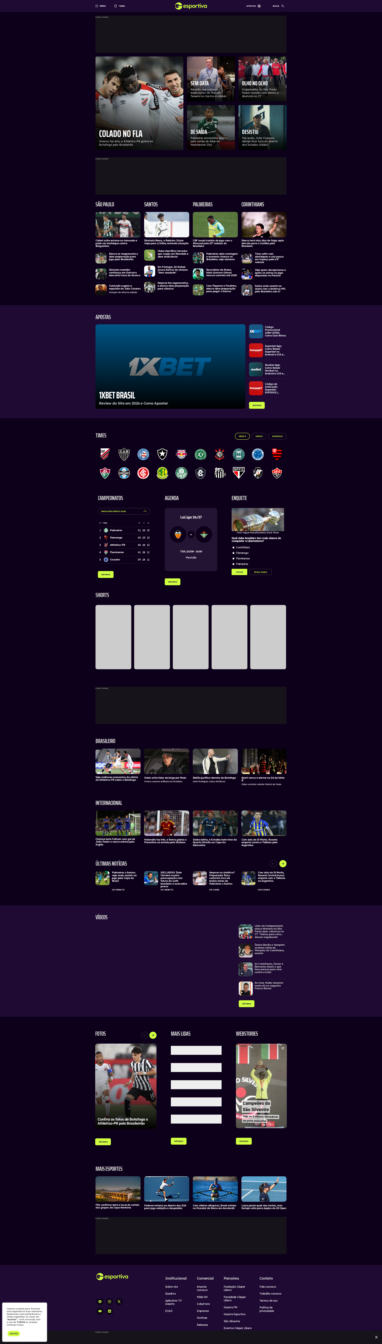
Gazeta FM (230, 1307)
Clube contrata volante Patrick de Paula (261, 784)
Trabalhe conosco (270, 1293)
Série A (242, 436)
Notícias (202, 1317)
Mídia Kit (202, 1297)
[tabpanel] (191, 881)
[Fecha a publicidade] (376, 1337)
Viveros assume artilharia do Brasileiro (163, 781)
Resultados (260, 572)
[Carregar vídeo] (262, 931)
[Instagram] (109, 1301)
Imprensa (203, 1311)
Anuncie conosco (202, 1288)
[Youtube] (100, 1311)
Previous (273, 863)
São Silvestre (232, 1321)
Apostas (251, 6)
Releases (202, 1325)
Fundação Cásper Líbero (234, 1288)
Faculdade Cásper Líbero (235, 1298)
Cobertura (203, 1304)
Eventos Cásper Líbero (238, 1328)
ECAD (168, 1311)
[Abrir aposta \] (170, 366)
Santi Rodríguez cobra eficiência (209, 781)
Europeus (277, 436)
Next (282, 863)
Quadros (170, 1293)
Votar (239, 572)
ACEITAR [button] (14, 1333)
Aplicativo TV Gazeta (173, 1302)
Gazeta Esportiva (234, 1314)
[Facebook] (100, 1301)
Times (120, 6)
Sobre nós (171, 1286)
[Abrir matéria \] (118, 224)
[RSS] (109, 1311)
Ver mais (256, 405)
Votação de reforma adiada (123, 292)
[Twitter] (119, 1301)
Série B (259, 436)
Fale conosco (267, 1286)
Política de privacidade (266, 1309)
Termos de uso (268, 1300)
